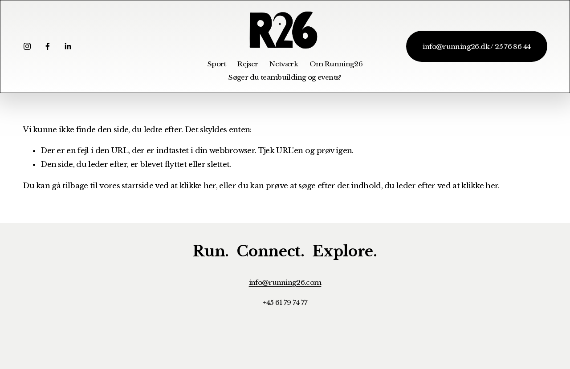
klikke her (197, 186)
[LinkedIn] (67, 46)
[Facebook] (47, 46)
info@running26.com (285, 282)
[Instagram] (27, 46)
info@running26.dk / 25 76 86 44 (476, 46)
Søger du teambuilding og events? (284, 77)
